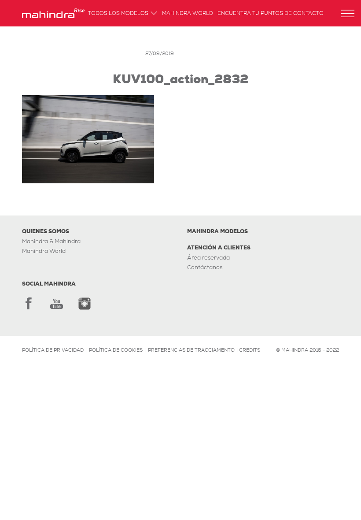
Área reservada (208, 257)
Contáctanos (204, 267)
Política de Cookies (116, 350)
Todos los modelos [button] (118, 14)
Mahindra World (187, 14)
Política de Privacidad (53, 350)
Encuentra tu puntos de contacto (270, 14)
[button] (347, 13)
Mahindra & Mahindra (51, 241)
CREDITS (249, 350)
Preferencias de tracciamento (191, 350)
